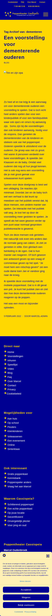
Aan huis (12, 418)
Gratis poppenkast (17, 474)
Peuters (11, 427)
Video (10, 368)
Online (11, 445)
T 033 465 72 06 (19, 6)
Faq (9, 377)
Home (10, 352)
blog (6, 63)
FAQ (22, 2)
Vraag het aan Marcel (19, 486)
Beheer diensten (25, 581)
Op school (13, 422)
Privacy (11, 389)
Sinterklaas (13, 449)
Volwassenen (14, 436)
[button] (47, 556)
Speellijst (12, 364)
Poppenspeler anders (19, 482)
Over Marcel (31, 2)
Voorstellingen (15, 356)
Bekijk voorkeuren (26, 605)
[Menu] (44, 14)
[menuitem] (13, 2)
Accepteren (26, 590)
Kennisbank (14, 478)
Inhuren (11, 360)
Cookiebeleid (18, 612)
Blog (9, 372)
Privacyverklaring (30, 612)
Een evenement (16, 440)
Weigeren (26, 597)
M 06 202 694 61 (34, 6)
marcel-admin (39, 316)
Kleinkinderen (15, 431)
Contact (42, 2)
